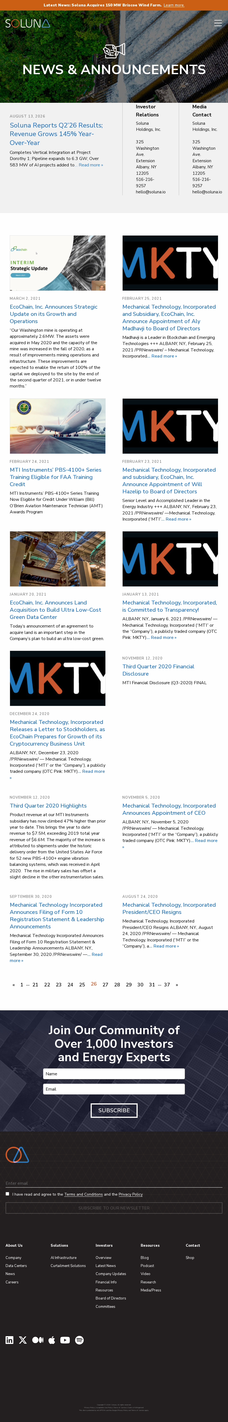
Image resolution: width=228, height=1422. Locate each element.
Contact (193, 1245)
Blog (145, 1257)
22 (47, 984)
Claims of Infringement (136, 1407)
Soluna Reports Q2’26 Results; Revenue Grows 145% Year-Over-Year (56, 134)
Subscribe (114, 1110)
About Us (14, 1245)
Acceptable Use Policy (104, 1407)
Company (13, 1257)
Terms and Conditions (83, 1194)
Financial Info (106, 1282)
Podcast (147, 1265)
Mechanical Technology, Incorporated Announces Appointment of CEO (169, 809)
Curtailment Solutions (68, 1265)
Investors (104, 1245)
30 (140, 984)
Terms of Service (120, 1407)
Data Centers (16, 1265)
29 (129, 984)
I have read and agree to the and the (77, 1194)
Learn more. (174, 5)
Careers (12, 1282)
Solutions (59, 1245)
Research (148, 1282)
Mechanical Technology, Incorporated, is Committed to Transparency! (169, 606)
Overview (103, 1257)
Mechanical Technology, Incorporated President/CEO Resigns (169, 908)
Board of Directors (111, 1298)
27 (105, 984)
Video (145, 1273)
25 (82, 984)
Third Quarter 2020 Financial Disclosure (158, 670)
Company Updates (111, 1273)
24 (70, 984)
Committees (105, 1306)
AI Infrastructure (63, 1257)
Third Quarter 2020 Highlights (48, 805)
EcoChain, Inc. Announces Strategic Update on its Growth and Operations (53, 314)
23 (59, 984)
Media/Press (151, 1290)
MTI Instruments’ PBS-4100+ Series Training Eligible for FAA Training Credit (55, 477)
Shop (190, 1257)
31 (152, 984)
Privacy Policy (131, 1194)
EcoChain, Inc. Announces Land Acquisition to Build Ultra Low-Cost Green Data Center (55, 610)
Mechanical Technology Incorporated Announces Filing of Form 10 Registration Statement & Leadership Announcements (57, 915)
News (10, 1273)
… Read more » (89, 165)
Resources (104, 1290)
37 (167, 984)
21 (35, 984)
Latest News (106, 1265)
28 (117, 984)
